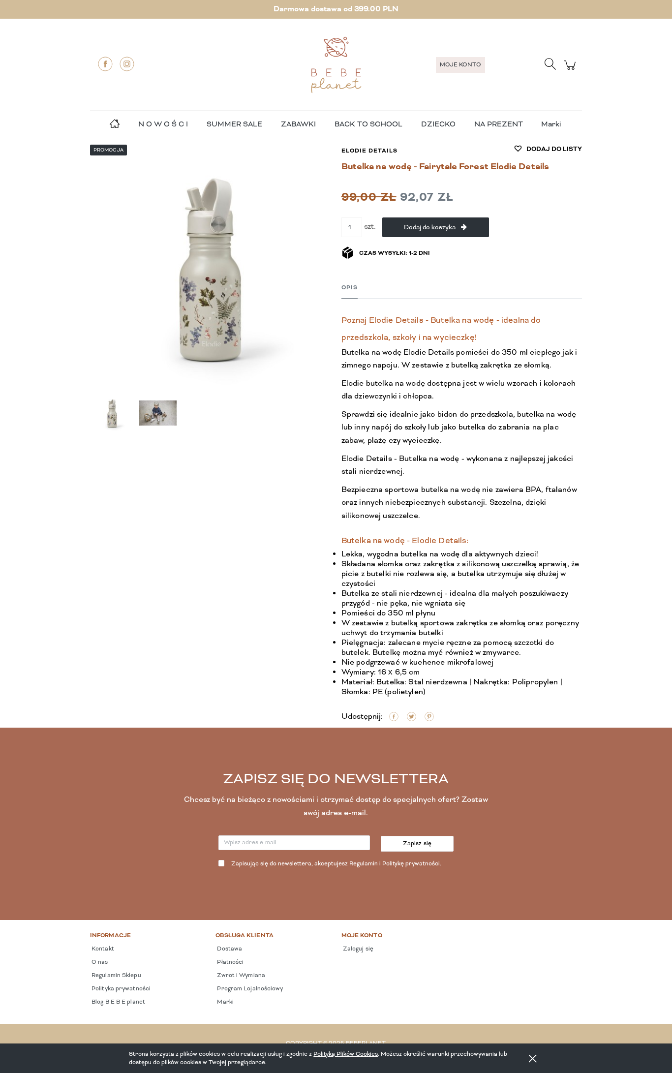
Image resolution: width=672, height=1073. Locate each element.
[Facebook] (105, 64)
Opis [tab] (349, 288)
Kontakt (102, 949)
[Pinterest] (429, 716)
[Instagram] (127, 64)
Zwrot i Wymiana (240, 976)
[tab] (349, 288)
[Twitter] (411, 716)
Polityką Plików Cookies (345, 1054)
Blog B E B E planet (117, 1002)
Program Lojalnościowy (249, 989)
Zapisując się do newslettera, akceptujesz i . (336, 864)
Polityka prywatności (120, 989)
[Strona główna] (336, 64)
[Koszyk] (571, 70)
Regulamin (363, 864)
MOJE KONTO (460, 65)
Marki (551, 124)
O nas (99, 962)
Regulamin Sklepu (115, 976)
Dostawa (228, 949)
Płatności (229, 962)
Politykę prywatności (411, 864)
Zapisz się (417, 844)
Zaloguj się (357, 949)
